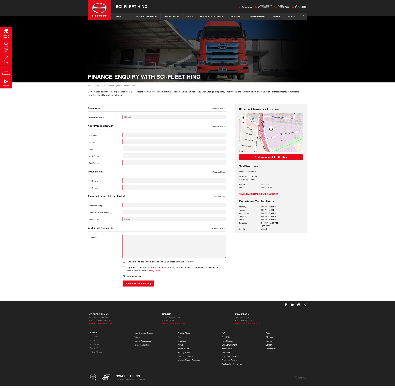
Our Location (183, 337)
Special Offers (171, 16)
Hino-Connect (236, 16)
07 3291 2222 (300, 6)
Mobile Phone (94, 156)
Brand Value (227, 349)
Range (119, 16)
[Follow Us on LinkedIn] (292, 304)
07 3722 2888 (265, 6)
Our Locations (246, 7)
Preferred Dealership (96, 117)
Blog (268, 333)
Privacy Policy (153, 270)
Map (91, 324)
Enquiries (100, 86)
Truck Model (93, 188)
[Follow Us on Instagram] (305, 304)
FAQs (224, 333)
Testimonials (271, 349)
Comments (93, 237)
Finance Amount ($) (96, 206)
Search (303, 16)
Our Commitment (229, 345)
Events (269, 341)
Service (189, 16)
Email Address (94, 163)
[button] (271, 129)
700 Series (94, 344)
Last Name (93, 142)
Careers (269, 345)
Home (90, 86)
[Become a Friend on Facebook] (286, 304)
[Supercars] (106, 377)
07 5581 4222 (283, 6)
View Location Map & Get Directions (271, 157)
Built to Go (94, 348)
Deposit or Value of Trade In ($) (100, 213)
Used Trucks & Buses (143, 333)
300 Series (94, 337)
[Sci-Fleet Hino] (99, 10)
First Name (93, 135)
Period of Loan (94, 220)
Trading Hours (105, 324)
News (180, 345)
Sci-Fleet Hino (132, 6)
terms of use (157, 267)
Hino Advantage (258, 16)
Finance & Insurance (143, 345)
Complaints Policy (185, 356)
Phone (91, 149)
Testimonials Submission (232, 364)
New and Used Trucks (146, 16)
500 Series (94, 340)
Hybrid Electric (96, 352)
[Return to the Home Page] (93, 377)
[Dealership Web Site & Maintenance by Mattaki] (300, 377)
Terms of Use (183, 349)
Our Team (226, 352)
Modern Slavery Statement (189, 360)
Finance (276, 16)
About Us (291, 16)
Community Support (230, 356)
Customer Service (229, 360)
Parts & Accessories (142, 341)
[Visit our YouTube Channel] (299, 304)
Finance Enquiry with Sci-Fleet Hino (121, 86)
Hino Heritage (227, 341)
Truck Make (93, 181)
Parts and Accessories (211, 16)
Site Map (269, 337)
